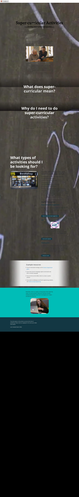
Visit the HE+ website (46, 238)
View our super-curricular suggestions (50, 216)
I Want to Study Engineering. (35, 281)
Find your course (45, 255)
